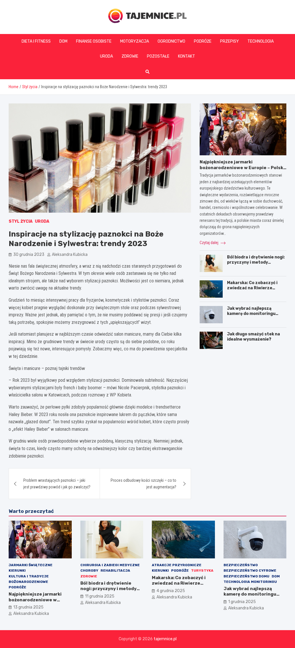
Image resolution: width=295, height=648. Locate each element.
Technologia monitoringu (250, 582)
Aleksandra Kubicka (70, 254)
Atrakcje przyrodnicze (176, 565)
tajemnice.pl (165, 638)
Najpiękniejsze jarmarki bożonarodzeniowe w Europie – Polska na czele (243, 167)
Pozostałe (158, 56)
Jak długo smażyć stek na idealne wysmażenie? (253, 337)
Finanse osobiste (93, 41)
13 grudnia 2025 (28, 607)
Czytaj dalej (209, 242)
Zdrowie (130, 56)
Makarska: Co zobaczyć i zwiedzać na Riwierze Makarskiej (252, 288)
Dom (63, 41)
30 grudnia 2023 (28, 254)
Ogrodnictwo (171, 41)
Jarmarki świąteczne (30, 565)
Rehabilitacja (115, 570)
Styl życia (21, 221)
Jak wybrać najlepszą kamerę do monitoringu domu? (251, 313)
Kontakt (186, 56)
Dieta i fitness (36, 41)
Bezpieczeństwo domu (246, 576)
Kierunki (17, 570)
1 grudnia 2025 (242, 601)
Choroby (89, 570)
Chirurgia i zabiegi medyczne (110, 565)
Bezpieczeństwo (241, 565)
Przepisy (229, 41)
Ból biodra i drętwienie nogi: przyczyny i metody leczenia (256, 262)
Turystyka (202, 570)
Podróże (202, 41)
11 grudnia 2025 (99, 596)
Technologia (260, 41)
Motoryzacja (134, 41)
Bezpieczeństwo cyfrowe (250, 570)
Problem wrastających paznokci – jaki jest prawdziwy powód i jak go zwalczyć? (56, 483)
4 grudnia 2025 (170, 590)
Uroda (106, 56)
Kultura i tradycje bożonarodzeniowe (29, 579)
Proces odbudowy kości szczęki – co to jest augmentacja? (143, 483)
